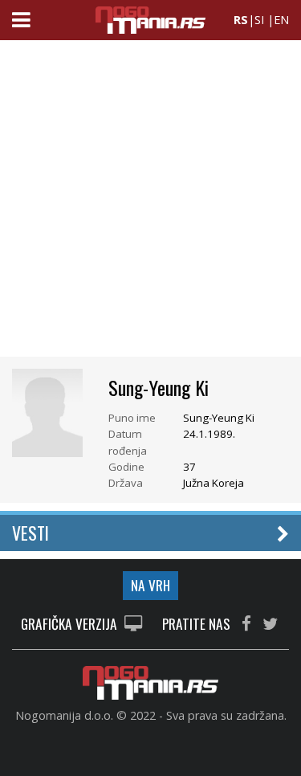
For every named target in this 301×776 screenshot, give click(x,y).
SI (259, 19)
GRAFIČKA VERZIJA (70, 624)
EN (281, 19)
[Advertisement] (150, 202)
